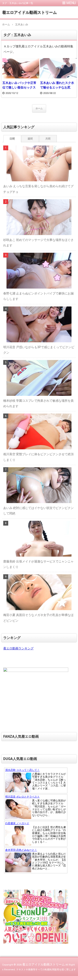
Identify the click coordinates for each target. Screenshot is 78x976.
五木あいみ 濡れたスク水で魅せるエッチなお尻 (57, 85)
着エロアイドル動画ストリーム (29, 12)
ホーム (39, 108)
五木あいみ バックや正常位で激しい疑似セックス (19, 85)
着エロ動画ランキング (18, 648)
